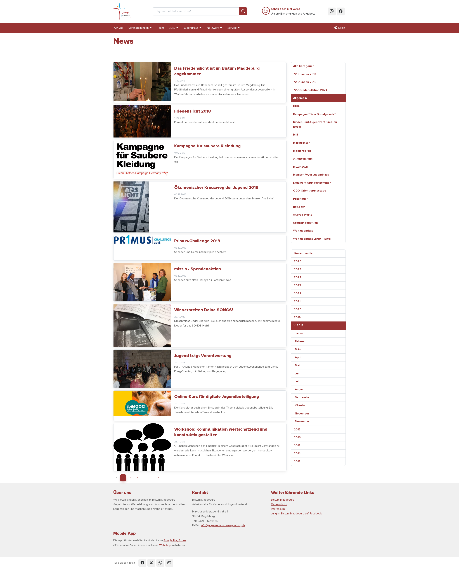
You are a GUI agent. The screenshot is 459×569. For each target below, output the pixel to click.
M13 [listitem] (295, 134)
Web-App (165, 545)
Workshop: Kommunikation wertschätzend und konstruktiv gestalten (220, 432)
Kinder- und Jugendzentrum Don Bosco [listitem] (315, 124)
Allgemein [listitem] (300, 98)
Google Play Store (175, 540)
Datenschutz (279, 504)
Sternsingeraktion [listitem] (305, 223)
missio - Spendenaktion (197, 269)
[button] (142, 563)
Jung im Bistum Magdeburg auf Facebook (296, 513)
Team (160, 28)
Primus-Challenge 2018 (197, 241)
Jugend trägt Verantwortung (202, 355)
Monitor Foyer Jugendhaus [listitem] (311, 174)
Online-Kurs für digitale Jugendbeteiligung (216, 396)
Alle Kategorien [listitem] (303, 66)
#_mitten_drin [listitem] (303, 158)
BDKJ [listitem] (296, 106)
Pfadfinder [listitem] (300, 198)
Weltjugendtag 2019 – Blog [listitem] (312, 239)
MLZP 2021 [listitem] (300, 167)
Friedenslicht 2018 (192, 111)
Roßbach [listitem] (299, 207)
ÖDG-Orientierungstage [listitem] (309, 190)
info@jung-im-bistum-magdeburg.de (223, 525)
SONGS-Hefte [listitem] (302, 214)
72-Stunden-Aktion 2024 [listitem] (310, 90)
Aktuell (118, 28)
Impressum (278, 509)
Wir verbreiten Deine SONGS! (203, 310)
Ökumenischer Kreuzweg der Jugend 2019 (216, 187)
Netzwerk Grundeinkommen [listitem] (312, 183)
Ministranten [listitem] (301, 142)
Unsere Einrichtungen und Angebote (293, 11)
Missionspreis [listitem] (302, 151)
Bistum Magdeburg (282, 500)
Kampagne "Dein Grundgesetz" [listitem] (314, 114)
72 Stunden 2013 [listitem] (304, 74)
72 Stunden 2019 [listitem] (304, 82)
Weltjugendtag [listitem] (303, 230)
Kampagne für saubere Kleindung (207, 146)
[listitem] (318, 253)
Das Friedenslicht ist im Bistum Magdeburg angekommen (217, 71)
